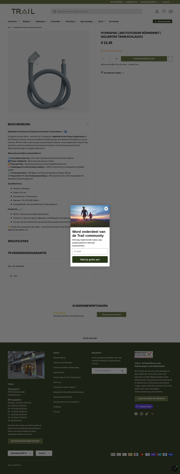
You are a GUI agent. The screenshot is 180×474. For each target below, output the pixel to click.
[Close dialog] (106, 209)
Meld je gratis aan (90, 259)
